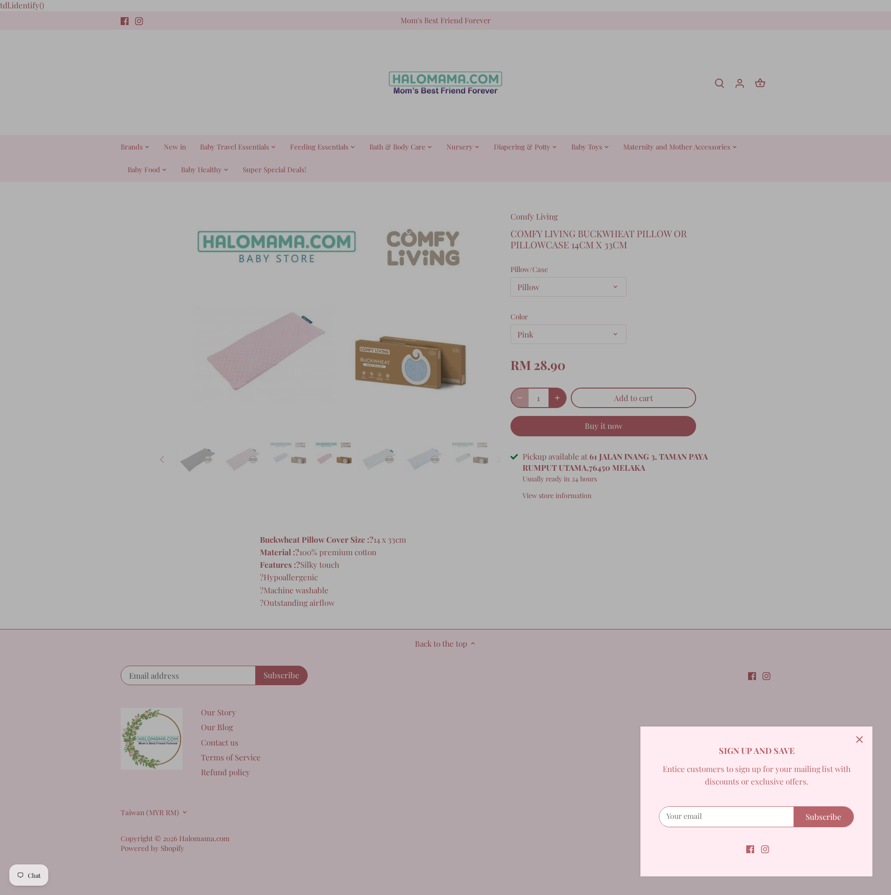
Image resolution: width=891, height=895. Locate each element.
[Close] (859, 739)
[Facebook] (750, 848)
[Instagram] (765, 848)
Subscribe (823, 816)
